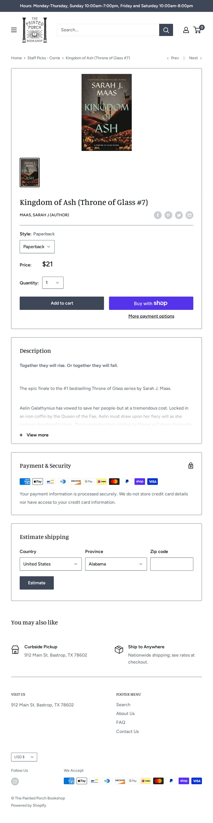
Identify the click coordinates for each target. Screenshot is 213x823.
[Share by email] (189, 215)
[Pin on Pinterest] (168, 215)
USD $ (19, 757)
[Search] (166, 30)
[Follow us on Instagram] (15, 781)
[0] (197, 30)
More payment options (151, 316)
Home (16, 58)
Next (193, 58)
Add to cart (62, 303)
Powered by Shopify (28, 805)
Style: (37, 233)
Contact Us (127, 731)
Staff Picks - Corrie (43, 58)
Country (28, 551)
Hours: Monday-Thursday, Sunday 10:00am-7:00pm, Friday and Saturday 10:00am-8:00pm (106, 5)
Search (123, 704)
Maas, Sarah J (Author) (44, 215)
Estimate (36, 582)
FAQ (120, 722)
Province (94, 551)
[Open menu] (14, 30)
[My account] (186, 30)
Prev (175, 58)
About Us (125, 713)
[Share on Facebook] (158, 215)
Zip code (159, 551)
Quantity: (29, 283)
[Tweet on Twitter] (179, 215)
